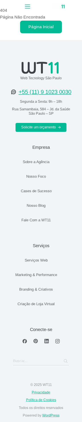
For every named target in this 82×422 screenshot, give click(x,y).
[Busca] (75, 6)
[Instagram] (57, 341)
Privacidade (41, 392)
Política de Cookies (41, 400)
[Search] (65, 361)
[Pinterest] (35, 341)
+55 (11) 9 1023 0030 (45, 92)
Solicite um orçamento (38, 127)
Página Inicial (41, 27)
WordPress (50, 415)
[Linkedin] (46, 341)
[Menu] (27, 6)
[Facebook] (25, 341)
